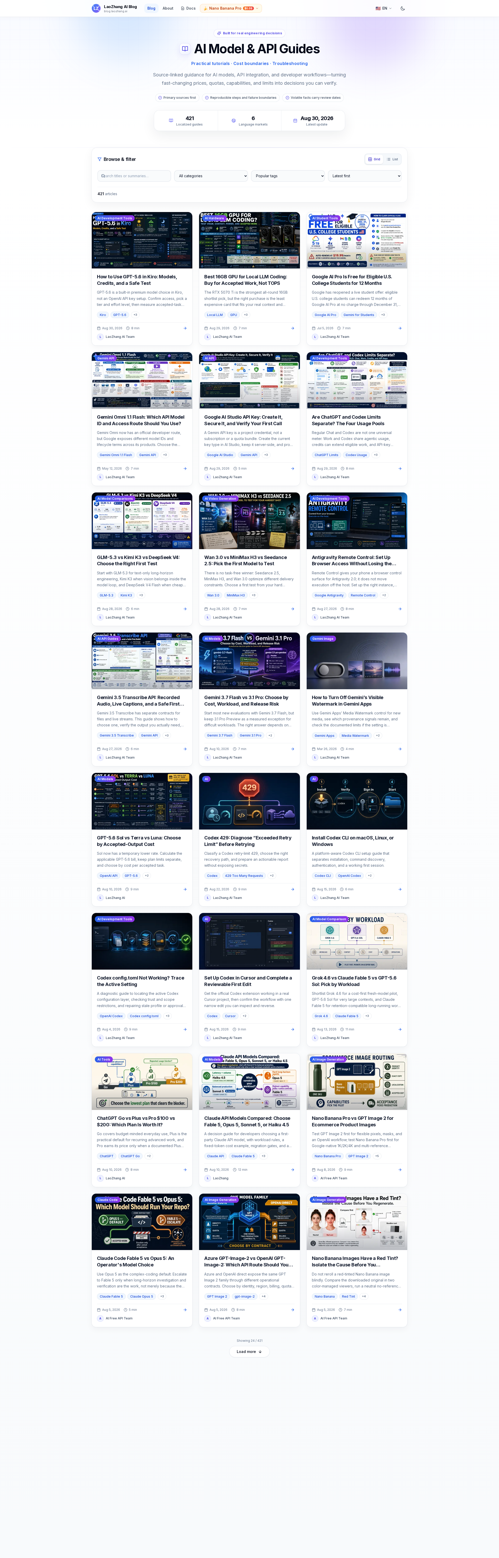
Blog (151, 8)
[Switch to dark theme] (403, 8)
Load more (246, 1351)
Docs (191, 8)
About (168, 8)
